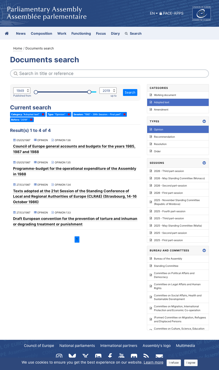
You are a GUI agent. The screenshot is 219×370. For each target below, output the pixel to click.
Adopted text (161, 102)
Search (136, 33)
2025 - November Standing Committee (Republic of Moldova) (177, 202)
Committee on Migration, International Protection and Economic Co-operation (177, 308)
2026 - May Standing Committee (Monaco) (179, 178)
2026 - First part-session (168, 192)
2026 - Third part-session (169, 171)
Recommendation (164, 136)
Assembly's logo (157, 345)
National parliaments (77, 345)
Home (17, 48)
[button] (204, 121)
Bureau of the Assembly (168, 258)
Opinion (158, 129)
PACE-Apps (173, 13)
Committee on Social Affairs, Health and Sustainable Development (177, 297)
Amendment (161, 109)
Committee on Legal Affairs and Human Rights (177, 286)
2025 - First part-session (168, 240)
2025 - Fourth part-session (169, 211)
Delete (42, 114)
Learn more (153, 362)
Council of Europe (39, 345)
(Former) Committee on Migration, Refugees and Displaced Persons (180, 319)
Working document (165, 95)
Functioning (81, 33)
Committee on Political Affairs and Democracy (174, 275)
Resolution (160, 144)
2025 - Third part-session (169, 218)
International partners (118, 345)
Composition (41, 33)
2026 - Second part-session (170, 185)
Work (61, 33)
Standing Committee (166, 265)
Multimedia (185, 345)
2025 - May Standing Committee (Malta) (178, 225)
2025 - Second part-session (170, 232)
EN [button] (152, 13)
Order (157, 151)
